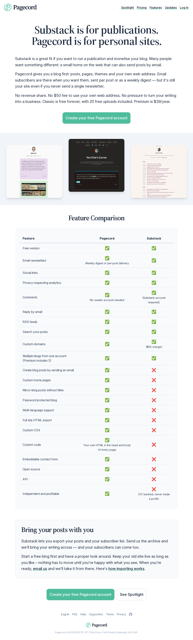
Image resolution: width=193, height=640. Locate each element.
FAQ (74, 614)
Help (83, 614)
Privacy (121, 614)
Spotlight (127, 7)
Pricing (142, 7)
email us (40, 568)
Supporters (96, 614)
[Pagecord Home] (20, 7)
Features (156, 7)
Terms (110, 614)
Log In (184, 7)
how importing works (126, 568)
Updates (171, 7)
